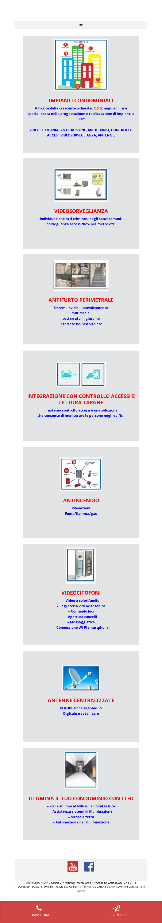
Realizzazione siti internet (73, 886)
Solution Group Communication (115, 886)
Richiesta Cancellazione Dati (115, 882)
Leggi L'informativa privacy (71, 882)
